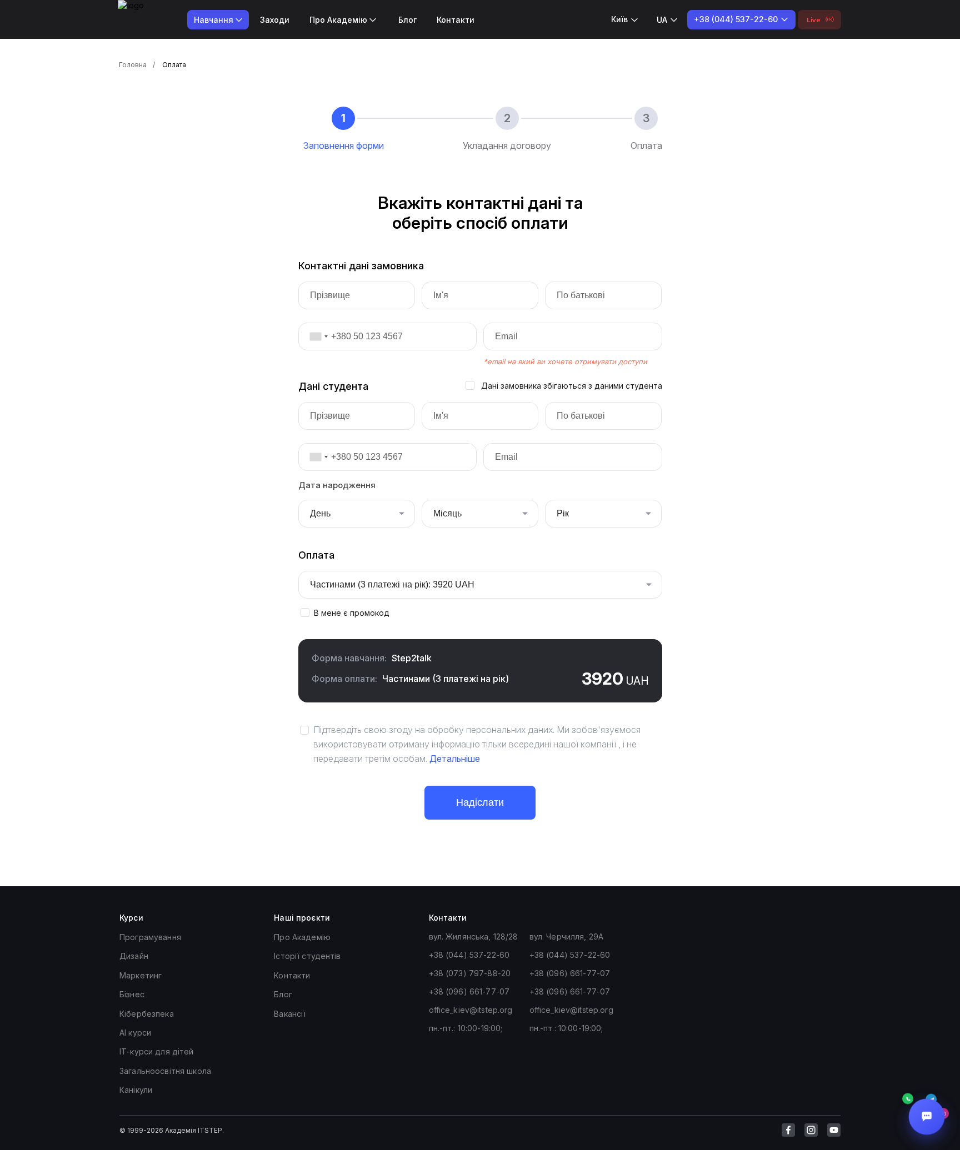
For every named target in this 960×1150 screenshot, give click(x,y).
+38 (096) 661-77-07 (469, 991)
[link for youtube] (834, 1130)
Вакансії (290, 1013)
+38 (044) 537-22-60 (469, 955)
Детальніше (454, 758)
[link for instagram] (811, 1130)
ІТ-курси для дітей (156, 1051)
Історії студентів (307, 956)
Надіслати (480, 802)
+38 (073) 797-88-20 (470, 973)
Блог (407, 19)
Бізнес (131, 994)
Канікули (135, 1089)
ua (662, 20)
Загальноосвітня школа (165, 1071)
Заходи (274, 19)
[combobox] (315, 336)
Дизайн (133, 956)
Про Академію (302, 937)
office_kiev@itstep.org (471, 1010)
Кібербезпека (146, 1013)
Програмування (150, 937)
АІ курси (135, 1032)
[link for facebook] (788, 1130)
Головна (133, 65)
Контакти (455, 19)
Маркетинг (140, 975)
